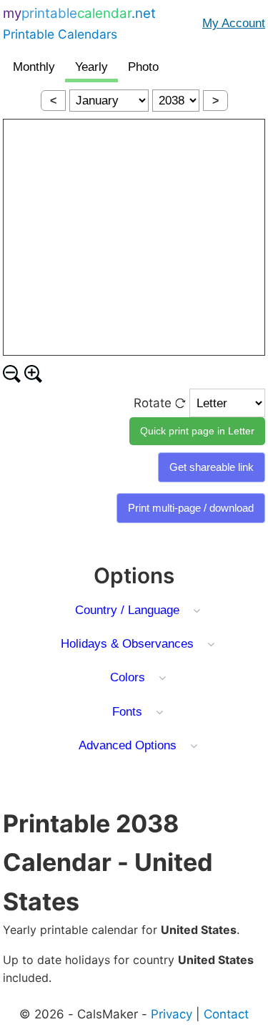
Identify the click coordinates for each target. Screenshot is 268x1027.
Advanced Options (128, 745)
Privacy (171, 1014)
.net (79, 23)
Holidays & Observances (127, 644)
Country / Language (127, 610)
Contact (226, 1014)
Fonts (127, 712)
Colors (127, 677)
